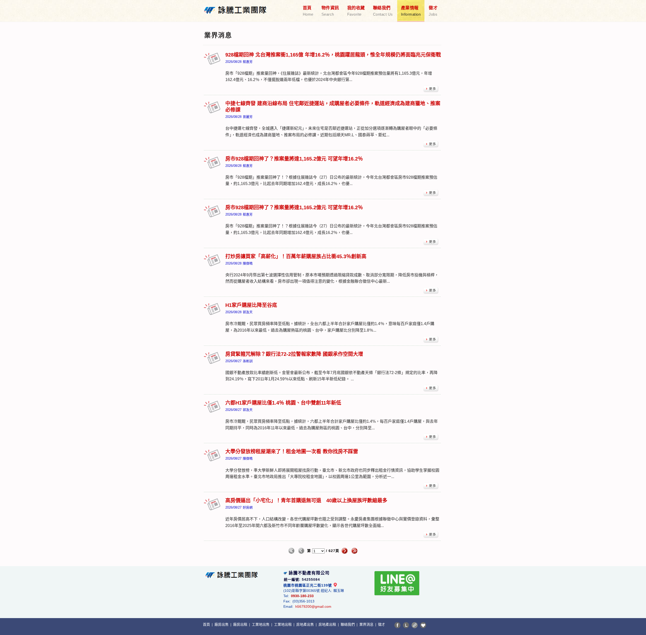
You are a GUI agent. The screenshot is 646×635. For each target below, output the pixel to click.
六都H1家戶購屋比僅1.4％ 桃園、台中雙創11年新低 (283, 403)
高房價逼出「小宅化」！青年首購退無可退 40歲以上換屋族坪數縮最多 (306, 500)
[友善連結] (415, 625)
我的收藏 (356, 11)
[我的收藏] (423, 625)
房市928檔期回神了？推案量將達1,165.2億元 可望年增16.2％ (294, 159)
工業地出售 (261, 624)
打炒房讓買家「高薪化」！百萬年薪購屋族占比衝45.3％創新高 (295, 256)
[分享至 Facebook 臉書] (397, 625)
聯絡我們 (383, 11)
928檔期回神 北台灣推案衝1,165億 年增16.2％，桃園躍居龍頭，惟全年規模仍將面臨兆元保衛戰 (333, 55)
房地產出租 (327, 624)
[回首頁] (235, 7)
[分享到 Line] (406, 625)
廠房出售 (222, 624)
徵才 (433, 11)
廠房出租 (240, 624)
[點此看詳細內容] (431, 89)
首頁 (308, 11)
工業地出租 (283, 624)
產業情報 (411, 11)
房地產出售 (305, 624)
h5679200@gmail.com (313, 606)
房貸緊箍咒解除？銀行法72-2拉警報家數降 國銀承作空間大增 (294, 354)
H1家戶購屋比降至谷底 (251, 305)
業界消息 (366, 624)
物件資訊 (330, 11)
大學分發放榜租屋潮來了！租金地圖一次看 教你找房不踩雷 (291, 451)
